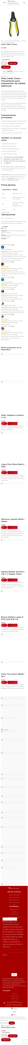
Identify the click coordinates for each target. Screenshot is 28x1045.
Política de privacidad (14, 897)
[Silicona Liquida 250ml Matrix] (12, 498)
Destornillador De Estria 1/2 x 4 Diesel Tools (13, 573)
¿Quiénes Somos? (14, 909)
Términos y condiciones (14, 899)
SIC (14, 904)
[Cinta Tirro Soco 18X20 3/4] (12, 647)
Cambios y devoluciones (14, 894)
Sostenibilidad (14, 911)
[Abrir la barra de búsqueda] (24, 2)
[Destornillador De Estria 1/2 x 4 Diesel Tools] (12, 553)
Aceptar (11, 1023)
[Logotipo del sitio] (14, 2)
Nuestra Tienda (14, 914)
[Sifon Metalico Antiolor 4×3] (12, 367)
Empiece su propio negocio (14, 917)
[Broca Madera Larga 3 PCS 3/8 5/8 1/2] (12, 601)
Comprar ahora (6, 1039)
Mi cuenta (14, 993)
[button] (12, 423)
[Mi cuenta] (26, 2)
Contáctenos (14, 1001)
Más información (4, 1023)
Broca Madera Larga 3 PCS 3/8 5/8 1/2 (12, 618)
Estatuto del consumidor (14, 902)
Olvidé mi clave (14, 998)
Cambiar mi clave (15, 996)
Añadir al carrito (12, 63)
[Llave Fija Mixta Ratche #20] (12, 445)
